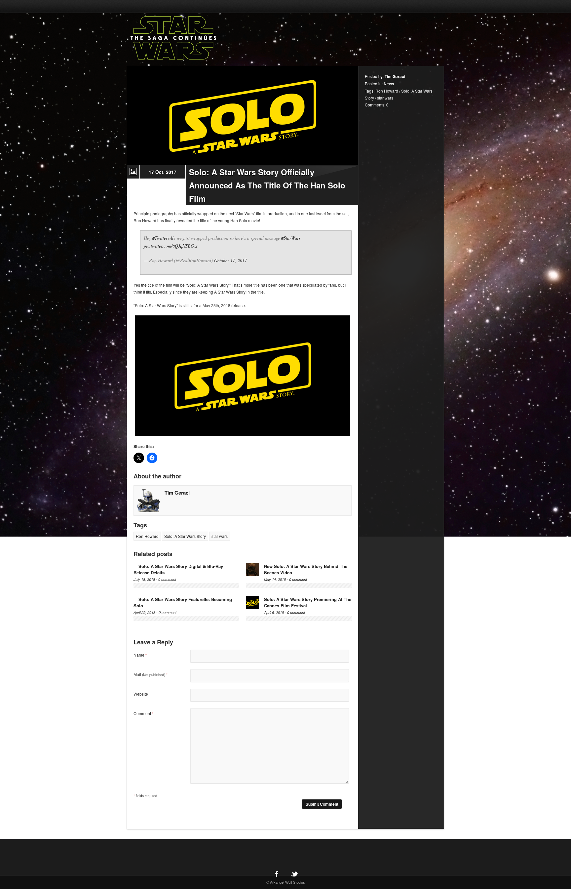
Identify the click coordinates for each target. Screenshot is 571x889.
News (389, 84)
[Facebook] (277, 874)
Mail (150, 674)
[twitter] (294, 874)
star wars (219, 536)
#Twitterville (163, 238)
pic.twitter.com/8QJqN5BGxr (171, 246)
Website (140, 694)
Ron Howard (147, 536)
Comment (143, 713)
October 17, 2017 (230, 260)
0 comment (167, 579)
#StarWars (290, 238)
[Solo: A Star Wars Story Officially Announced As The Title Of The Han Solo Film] (242, 115)
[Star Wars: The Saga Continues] (208, 38)
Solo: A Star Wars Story (185, 536)
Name (140, 655)
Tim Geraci (177, 492)
